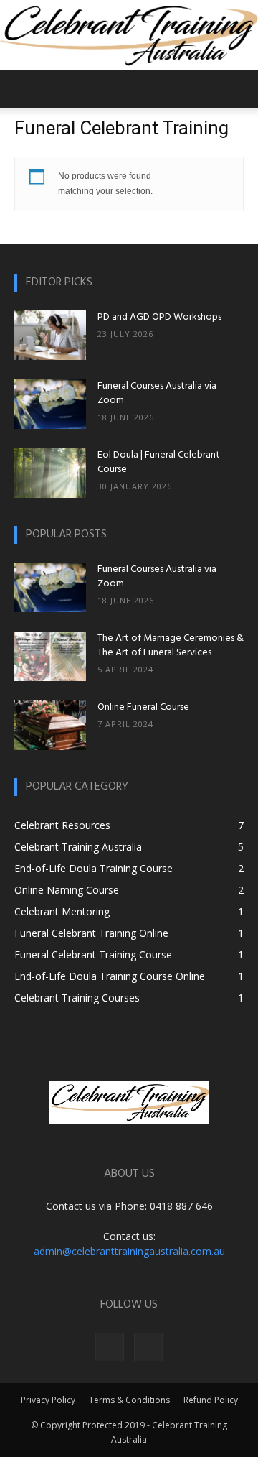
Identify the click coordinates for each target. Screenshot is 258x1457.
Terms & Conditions (129, 1400)
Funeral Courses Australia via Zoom (156, 393)
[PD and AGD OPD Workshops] (50, 335)
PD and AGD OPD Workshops (159, 317)
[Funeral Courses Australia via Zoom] (50, 404)
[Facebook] (109, 1347)
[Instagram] (148, 1347)
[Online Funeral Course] (50, 725)
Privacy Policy (48, 1400)
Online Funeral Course (143, 707)
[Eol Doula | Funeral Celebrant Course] (50, 473)
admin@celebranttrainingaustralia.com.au (129, 1251)
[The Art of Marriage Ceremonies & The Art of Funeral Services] (50, 656)
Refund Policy (210, 1400)
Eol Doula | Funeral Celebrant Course (158, 462)
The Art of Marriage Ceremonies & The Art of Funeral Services (170, 645)
